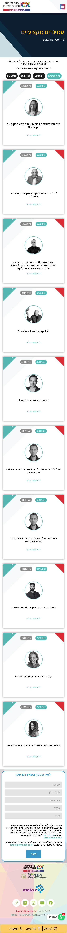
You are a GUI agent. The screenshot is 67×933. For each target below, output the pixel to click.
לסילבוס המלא (33, 135)
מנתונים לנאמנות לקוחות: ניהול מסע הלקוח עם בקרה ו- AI (33, 125)
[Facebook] (51, 903)
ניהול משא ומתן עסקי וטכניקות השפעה (34, 607)
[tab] (54, 76)
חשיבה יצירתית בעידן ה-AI (33, 400)
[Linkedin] (25, 903)
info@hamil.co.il (53, 837)
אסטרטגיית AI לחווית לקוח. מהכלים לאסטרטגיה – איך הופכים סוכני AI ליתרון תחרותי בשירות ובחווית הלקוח (33, 265)
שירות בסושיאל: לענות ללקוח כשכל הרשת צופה (33, 745)
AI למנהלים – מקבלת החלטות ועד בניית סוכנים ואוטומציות (33, 470)
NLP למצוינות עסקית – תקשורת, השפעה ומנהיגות (33, 194)
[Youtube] (42, 903)
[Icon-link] (16, 903)
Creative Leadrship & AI (34, 331)
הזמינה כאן (49, 835)
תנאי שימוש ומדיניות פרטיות (23, 914)
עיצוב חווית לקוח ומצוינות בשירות (33, 676)
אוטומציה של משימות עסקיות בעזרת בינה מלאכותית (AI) (33, 539)
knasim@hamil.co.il (21, 844)
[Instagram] (33, 903)
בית (62, 39)
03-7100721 (45, 911)
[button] (62, 6)
